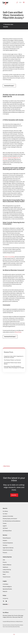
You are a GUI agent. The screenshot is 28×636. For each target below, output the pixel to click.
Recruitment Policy (16, 626)
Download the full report (9, 336)
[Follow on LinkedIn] (6, 601)
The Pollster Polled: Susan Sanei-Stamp (12, 363)
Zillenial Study (18, 332)
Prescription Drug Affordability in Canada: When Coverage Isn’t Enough (14, 367)
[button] (20, 2)
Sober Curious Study (9, 256)
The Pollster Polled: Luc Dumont (12, 360)
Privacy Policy (17, 625)
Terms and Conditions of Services (8, 625)
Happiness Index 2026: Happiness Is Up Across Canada (13, 356)
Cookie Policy (10, 626)
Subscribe (5, 26)
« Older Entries (6, 466)
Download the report (9, 85)
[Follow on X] (3, 601)
